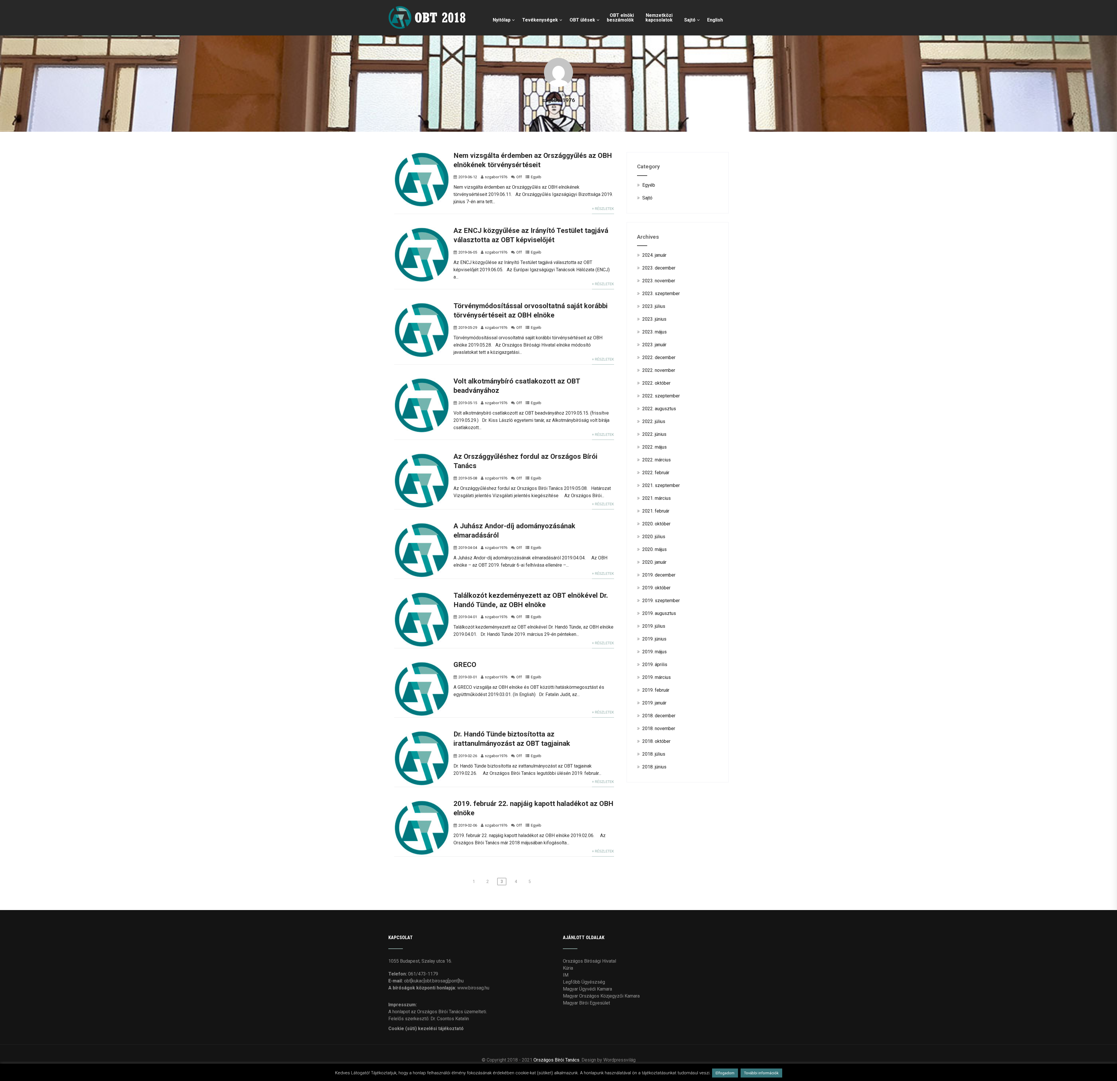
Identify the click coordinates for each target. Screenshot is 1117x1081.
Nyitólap (502, 20)
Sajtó (690, 20)
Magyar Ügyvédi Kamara (587, 989)
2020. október (656, 524)
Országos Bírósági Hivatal (589, 961)
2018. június (654, 767)
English (715, 20)
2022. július (653, 421)
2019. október (656, 588)
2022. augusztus (659, 408)
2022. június (654, 434)
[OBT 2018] (428, 3)
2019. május (654, 651)
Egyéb (536, 177)
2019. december (658, 575)
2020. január (654, 562)
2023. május (654, 332)
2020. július (653, 536)
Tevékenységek (540, 20)
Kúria (568, 968)
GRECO (464, 665)
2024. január (654, 255)
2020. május (654, 549)
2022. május (654, 447)
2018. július (653, 754)
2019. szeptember (661, 600)
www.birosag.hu (473, 988)
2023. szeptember (661, 293)
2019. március (656, 677)
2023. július (653, 306)
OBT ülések (582, 20)
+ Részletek (603, 208)
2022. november (658, 370)
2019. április (654, 664)
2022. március (656, 460)
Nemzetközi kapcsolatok (659, 18)
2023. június (654, 319)
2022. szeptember (661, 396)
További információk (761, 1073)
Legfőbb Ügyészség (584, 982)
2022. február (655, 472)
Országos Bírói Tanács (556, 1060)
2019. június (654, 639)
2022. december (658, 357)
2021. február (655, 511)
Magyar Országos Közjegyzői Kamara (601, 996)
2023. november (658, 280)
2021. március (656, 498)
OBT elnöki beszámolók (620, 18)
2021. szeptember (661, 485)
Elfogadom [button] (725, 1073)
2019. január (654, 703)
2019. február (655, 690)
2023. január (654, 344)
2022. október (656, 383)
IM (565, 975)
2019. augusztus (659, 613)
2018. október (656, 741)
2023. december (658, 268)
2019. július (653, 626)
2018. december (658, 715)
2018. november (658, 728)
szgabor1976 (496, 177)
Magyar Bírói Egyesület (586, 1003)
